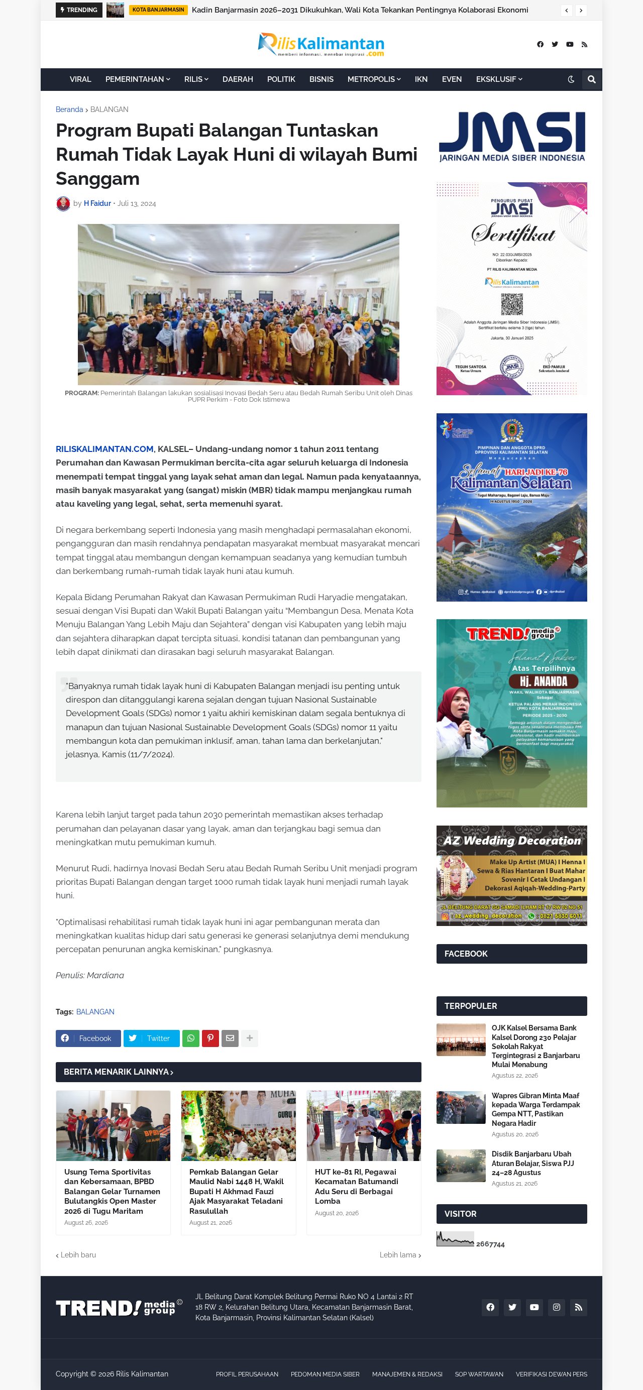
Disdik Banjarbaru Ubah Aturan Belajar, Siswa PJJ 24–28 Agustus (533, 1163)
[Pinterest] (210, 1038)
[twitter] (555, 44)
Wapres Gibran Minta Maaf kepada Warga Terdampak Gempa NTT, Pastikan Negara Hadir (536, 1109)
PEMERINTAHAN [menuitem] (134, 79)
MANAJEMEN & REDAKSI (407, 1374)
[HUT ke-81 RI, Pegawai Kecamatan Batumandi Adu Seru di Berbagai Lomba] (364, 1126)
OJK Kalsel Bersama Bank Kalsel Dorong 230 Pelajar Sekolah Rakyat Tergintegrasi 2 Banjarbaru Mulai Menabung (536, 1046)
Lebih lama (398, 1255)
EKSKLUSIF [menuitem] (496, 79)
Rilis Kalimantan (142, 1374)
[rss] (584, 44)
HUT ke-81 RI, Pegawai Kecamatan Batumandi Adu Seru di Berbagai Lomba (356, 1187)
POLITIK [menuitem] (281, 79)
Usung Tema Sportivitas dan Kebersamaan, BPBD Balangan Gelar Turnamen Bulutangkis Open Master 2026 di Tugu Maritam (112, 1192)
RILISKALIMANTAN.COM (105, 449)
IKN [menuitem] (421, 79)
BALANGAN (109, 109)
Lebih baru (78, 1255)
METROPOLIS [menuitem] (371, 79)
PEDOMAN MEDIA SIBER (325, 1374)
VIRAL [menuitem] (80, 79)
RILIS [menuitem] (193, 79)
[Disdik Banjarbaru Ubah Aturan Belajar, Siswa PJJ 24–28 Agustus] (461, 1165)
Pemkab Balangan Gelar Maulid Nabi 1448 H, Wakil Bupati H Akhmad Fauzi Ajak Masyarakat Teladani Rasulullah (236, 1192)
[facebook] (540, 44)
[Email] (230, 1038)
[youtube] (570, 44)
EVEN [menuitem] (452, 79)
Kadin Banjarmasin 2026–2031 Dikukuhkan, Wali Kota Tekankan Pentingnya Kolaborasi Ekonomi (360, 10)
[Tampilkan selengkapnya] (249, 1038)
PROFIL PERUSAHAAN (247, 1374)
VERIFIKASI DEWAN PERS (551, 1374)
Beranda (69, 109)
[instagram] (556, 1307)
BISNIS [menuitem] (321, 79)
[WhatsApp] (190, 1038)
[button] (567, 11)
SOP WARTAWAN (479, 1374)
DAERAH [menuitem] (238, 79)
